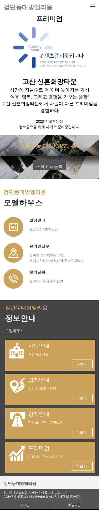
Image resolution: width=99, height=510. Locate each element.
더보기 (81, 364)
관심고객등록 (49, 166)
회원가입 (74, 505)
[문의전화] (13, 279)
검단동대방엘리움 (20, 483)
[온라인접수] (13, 253)
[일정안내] (13, 227)
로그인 (24, 505)
